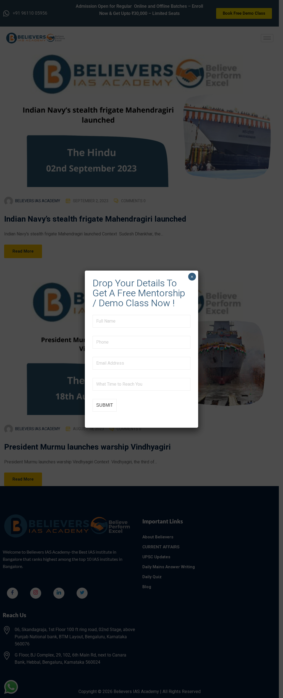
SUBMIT (104, 405)
